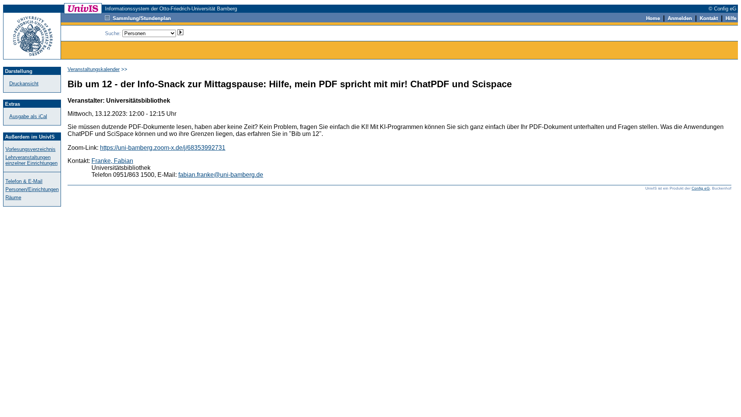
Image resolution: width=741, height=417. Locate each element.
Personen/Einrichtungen (32, 189)
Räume (13, 197)
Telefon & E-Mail (23, 181)
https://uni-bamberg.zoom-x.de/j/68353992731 (162, 147)
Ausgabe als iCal (28, 116)
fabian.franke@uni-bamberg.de (220, 174)
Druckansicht (24, 83)
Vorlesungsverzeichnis (30, 149)
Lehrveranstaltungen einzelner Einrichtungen (31, 160)
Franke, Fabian (112, 161)
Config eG (701, 188)
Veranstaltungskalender (94, 69)
